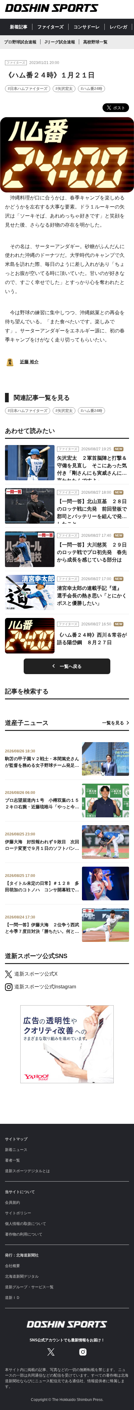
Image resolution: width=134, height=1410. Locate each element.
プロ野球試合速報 (20, 42)
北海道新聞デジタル (22, 1276)
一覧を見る (113, 723)
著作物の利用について (23, 1234)
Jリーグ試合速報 (60, 42)
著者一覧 (12, 1160)
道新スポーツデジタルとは (27, 1171)
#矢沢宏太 (64, 88)
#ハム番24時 (91, 88)
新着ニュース (16, 1150)
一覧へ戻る (71, 666)
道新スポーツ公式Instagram (45, 986)
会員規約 (12, 1202)
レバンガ (118, 26)
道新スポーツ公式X (36, 974)
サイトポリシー (18, 1213)
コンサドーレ (87, 26)
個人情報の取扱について (25, 1224)
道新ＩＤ (12, 1297)
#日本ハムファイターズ (27, 88)
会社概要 (12, 1266)
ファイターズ (50, 26)
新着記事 (18, 26)
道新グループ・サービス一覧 (29, 1287)
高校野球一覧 (95, 42)
